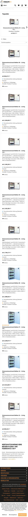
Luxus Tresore (20, 491)
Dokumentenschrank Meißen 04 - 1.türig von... (13, 195)
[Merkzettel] (18, 5)
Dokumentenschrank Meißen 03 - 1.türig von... (13, 151)
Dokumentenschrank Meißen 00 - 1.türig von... (14, 28)
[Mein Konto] (22, 5)
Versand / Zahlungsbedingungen (18, 495)
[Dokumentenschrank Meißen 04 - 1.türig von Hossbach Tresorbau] (14, 185)
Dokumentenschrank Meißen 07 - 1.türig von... (13, 327)
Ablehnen (4, 514)
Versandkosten (23, 484)
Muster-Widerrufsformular (9, 499)
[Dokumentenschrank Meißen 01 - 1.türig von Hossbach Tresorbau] (14, 406)
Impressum (22, 499)
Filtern (4, 39)
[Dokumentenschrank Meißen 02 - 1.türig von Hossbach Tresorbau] (14, 97)
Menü (5, 5)
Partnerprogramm (6, 493)
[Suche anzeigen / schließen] (15, 5)
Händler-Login (7, 491)
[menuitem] (3, 5)
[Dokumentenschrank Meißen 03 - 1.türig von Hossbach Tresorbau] (14, 141)
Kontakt (8, 495)
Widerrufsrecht (13, 497)
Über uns (3, 495)
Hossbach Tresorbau (14, 31)
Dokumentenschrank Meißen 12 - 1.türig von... (13, 372)
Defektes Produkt (5, 488)
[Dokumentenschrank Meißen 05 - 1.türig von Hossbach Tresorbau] (14, 229)
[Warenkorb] (25, 5)
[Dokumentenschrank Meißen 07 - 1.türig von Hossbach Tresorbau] (14, 317)
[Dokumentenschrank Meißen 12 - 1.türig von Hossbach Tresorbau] (14, 361)
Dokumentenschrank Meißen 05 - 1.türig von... (13, 239)
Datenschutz (20, 497)
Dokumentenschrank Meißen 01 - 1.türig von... (13, 416)
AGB (17, 499)
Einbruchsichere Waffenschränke (18, 488)
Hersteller (13, 491)
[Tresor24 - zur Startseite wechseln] (6, 2)
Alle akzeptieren (13, 514)
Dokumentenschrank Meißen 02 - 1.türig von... (13, 107)
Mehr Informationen (18, 510)
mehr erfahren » (12, 459)
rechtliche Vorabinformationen (18, 493)
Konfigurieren (22, 514)
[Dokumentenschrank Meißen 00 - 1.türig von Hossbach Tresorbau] (14, 21)
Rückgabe (6, 497)
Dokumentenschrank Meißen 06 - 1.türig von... (13, 283)
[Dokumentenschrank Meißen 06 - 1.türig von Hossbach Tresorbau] (14, 273)
